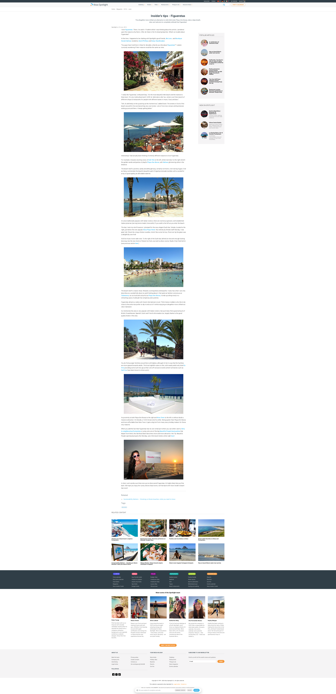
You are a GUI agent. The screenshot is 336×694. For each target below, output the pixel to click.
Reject (190, 690)
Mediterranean (173, 577)
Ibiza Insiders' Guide (118, 586)
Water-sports (191, 579)
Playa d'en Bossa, (155, 295)
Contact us (134, 662)
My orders (234, 1)
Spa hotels (134, 584)
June (130, 9)
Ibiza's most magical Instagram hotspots (181, 563)
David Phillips (143, 41)
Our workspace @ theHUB (138, 664)
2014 (125, 9)
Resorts (209, 577)
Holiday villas (153, 659)
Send (221, 661)
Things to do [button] (175, 4)
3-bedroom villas (154, 579)
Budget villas (153, 577)
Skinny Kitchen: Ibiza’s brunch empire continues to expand (151, 563)
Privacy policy (134, 657)
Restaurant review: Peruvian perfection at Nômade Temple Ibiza (216, 91)
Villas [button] (156, 4)
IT (228, 1)
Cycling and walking (193, 586)
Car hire (209, 581)
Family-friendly (192, 577)
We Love (169, 38)
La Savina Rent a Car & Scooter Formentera (216, 133)
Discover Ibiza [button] (187, 4)
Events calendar (211, 584)
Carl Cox (124, 370)
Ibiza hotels (153, 657)
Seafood (171, 579)
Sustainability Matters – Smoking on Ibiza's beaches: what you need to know (149, 499)
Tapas (171, 584)
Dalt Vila (151, 160)
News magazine (173, 664)
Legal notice (115, 664)
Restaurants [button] (165, 4)
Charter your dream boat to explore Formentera (122, 539)
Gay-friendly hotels (137, 577)
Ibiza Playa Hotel (149, 230)
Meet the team (115, 657)
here (136, 243)
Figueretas (129, 29)
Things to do (172, 662)
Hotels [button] (149, 4)
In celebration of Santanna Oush (214, 42)
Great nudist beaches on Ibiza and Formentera (208, 539)
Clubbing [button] (141, 4)
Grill (170, 581)
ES (220, 1)
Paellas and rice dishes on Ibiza (178, 538)
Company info (115, 659)
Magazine (206, 1)
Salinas (165, 162)
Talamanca (125, 295)
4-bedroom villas (154, 581)
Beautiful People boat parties (170, 431)
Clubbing (171, 657)
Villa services (153, 586)
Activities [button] (192, 574)
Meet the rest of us (168, 645)
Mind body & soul (192, 584)
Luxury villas (153, 584)
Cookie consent (135, 659)
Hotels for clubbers (137, 579)
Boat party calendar (118, 579)
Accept (196, 690)
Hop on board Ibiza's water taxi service (215, 52)
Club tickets (116, 581)
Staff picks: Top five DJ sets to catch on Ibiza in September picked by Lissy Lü (216, 62)
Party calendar (117, 577)
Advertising (115, 662)
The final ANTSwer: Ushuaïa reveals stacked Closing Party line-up (215, 81)
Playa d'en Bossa (153, 162)
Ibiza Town (161, 417)
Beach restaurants (174, 586)
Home (113, 9)
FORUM (213, 1)
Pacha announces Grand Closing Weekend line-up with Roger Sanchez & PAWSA (215, 71)
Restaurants (172, 659)
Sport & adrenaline (193, 581)
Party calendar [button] (238, 4)
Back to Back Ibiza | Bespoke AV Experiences (215, 112)
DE (224, 1)
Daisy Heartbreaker (158, 41)
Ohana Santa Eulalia (215, 122)
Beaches (124, 507)
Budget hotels (135, 586)
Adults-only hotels (136, 581)
